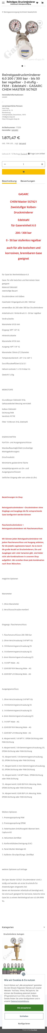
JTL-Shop (34, 1030)
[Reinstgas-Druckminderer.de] (21, 3)
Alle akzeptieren (24, 1008)
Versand (22, 143)
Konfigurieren (24, 1023)
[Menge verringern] (5, 164)
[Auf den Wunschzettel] (39, 23)
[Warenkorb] (42, 2)
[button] (27, 2)
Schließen (24, 1016)
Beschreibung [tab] (9, 181)
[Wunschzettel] (37, 2)
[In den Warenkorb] (23, 172)
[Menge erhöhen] (42, 164)
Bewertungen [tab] (28, 181)
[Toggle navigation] (3, 1)
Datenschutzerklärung (20, 1001)
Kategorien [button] (8, 927)
